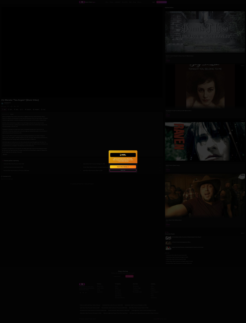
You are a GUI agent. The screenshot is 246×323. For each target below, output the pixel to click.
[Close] (135, 151)
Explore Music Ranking (122, 166)
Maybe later (123, 170)
